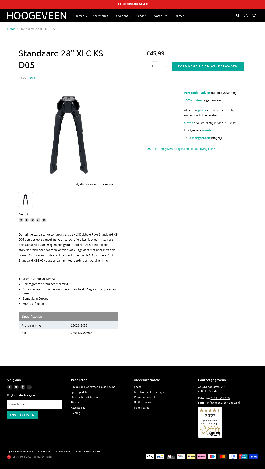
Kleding (75, 413)
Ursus (32, 78)
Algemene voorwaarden (20, 451)
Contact (178, 15)
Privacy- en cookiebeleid (87, 451)
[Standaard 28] (25, 199)
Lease (137, 386)
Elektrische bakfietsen (84, 397)
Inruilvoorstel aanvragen (149, 392)
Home (11, 29)
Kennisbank (141, 407)
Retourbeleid (44, 451)
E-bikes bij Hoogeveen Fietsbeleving (93, 386)
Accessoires (101, 15)
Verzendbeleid (62, 451)
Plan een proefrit (144, 397)
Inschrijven (22, 415)
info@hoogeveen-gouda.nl (223, 402)
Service (141, 15)
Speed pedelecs (80, 392)
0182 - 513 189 (220, 398)
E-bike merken (143, 402)
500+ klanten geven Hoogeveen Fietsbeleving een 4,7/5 (183, 149)
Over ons (122, 15)
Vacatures (160, 15)
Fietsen (80, 15)
